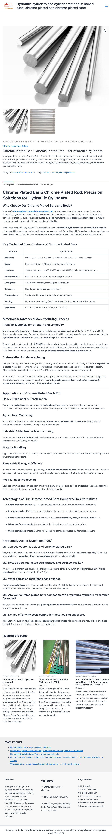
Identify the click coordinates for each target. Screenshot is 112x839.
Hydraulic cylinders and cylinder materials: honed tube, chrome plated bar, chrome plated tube (55, 6)
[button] (104, 30)
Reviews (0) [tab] (47, 184)
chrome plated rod (67, 172)
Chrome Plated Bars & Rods (22, 141)
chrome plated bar (50, 172)
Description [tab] (8, 184)
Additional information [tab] (28, 184)
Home (5, 141)
